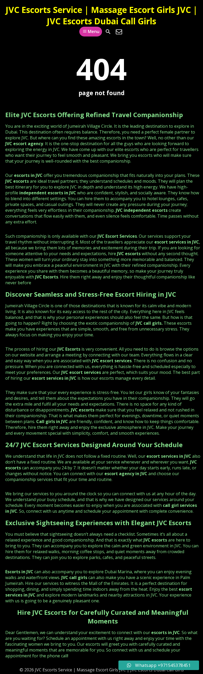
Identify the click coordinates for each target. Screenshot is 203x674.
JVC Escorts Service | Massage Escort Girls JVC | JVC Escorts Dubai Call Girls (101, 15)
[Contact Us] (119, 31)
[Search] (108, 31)
